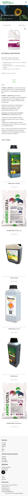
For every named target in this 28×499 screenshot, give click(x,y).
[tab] (14, 81)
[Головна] (1, 18)
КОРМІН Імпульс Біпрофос (14, 183)
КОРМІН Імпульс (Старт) (14, 328)
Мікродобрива (13, 73)
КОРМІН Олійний (14, 277)
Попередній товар (7, 25)
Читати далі (14, 187)
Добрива (5, 464)
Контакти (5, 482)
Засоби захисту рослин (10, 454)
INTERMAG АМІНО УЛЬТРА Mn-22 (14, 423)
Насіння (4, 440)
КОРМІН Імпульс (14, 376)
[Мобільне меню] (26, 2)
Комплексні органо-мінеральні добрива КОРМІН (16, 181)
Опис (14, 81)
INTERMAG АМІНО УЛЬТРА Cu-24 (14, 230)
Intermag (7, 73)
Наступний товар (21, 25)
